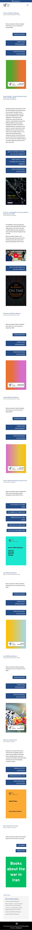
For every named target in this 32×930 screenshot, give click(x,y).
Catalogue (12, 482)
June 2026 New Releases (10, 656)
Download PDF (19, 34)
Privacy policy (25, 926)
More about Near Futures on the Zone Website (17, 162)
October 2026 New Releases (11, 13)
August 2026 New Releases (10, 397)
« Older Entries (6, 895)
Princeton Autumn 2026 (18, 519)
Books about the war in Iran (10, 826)
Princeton (21, 850)
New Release (13, 99)
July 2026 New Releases (10, 573)
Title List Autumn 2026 (16, 530)
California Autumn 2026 (17, 506)
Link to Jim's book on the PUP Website (17, 268)
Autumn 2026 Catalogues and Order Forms (15, 480)
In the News (13, 827)
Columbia (21, 845)
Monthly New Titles (15, 14)
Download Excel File (17, 776)
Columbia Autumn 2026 (16, 512)
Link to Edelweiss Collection (18, 170)
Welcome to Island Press (10, 740)
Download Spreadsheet (20, 43)
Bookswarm (19, 928)
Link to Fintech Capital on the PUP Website (16, 153)
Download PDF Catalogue (19, 769)
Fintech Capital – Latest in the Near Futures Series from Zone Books (15, 97)
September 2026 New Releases (12, 313)
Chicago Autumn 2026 (17, 525)
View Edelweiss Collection (19, 53)
